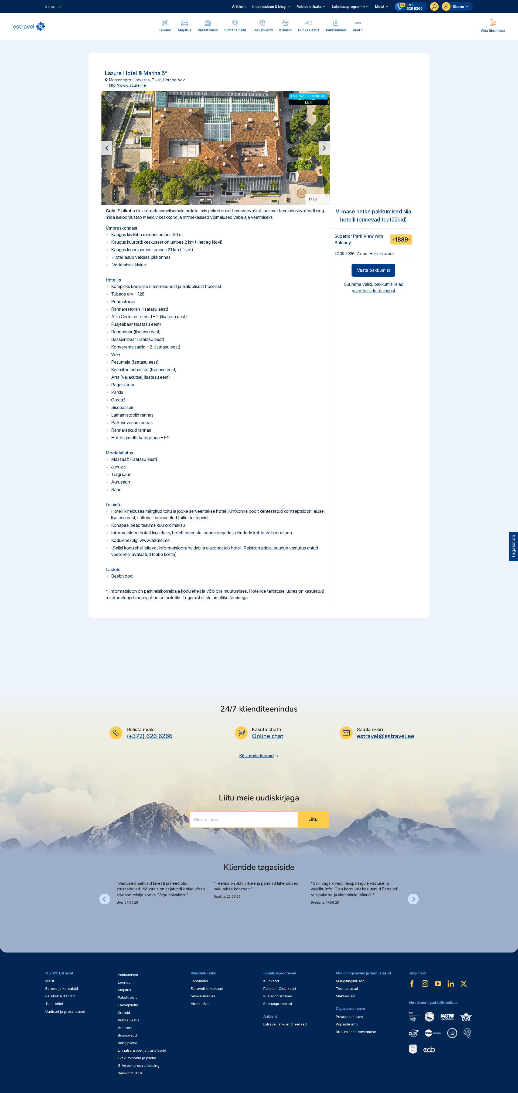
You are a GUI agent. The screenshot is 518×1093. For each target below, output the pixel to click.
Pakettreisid (128, 997)
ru (53, 7)
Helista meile (141, 729)
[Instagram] (425, 983)
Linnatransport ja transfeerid (142, 1050)
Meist (379, 6)
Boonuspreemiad (277, 1003)
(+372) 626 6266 (149, 736)
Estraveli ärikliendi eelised (285, 1024)
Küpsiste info (347, 1024)
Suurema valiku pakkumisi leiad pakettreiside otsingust (373, 287)
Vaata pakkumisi (373, 270)
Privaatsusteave (349, 1016)
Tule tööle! (54, 1003)
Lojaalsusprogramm (348, 6)
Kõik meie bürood (256, 755)
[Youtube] (438, 983)
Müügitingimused (350, 981)
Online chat (267, 736)
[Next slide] (324, 148)
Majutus (124, 990)
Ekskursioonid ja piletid (137, 1058)
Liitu (313, 819)
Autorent (125, 1027)
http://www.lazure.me (127, 85)
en (59, 7)
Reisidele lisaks (309, 6)
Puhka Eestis (128, 1020)
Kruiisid (124, 1012)
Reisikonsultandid (60, 996)
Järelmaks (199, 981)
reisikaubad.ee (203, 996)
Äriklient (239, 6)
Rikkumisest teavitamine (356, 1032)
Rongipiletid (127, 1043)
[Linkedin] (451, 983)
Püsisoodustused (277, 996)
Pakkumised (128, 975)
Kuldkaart (271, 981)
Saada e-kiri (370, 729)
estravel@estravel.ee (385, 736)
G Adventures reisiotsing (138, 1065)
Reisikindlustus (130, 1073)
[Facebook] (412, 983)
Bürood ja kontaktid (61, 988)
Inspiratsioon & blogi (269, 6)
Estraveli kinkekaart (207, 988)
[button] (118, 917)
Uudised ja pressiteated (65, 1011)
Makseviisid (345, 996)
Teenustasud (347, 988)
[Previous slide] (106, 148)
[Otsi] (434, 6)
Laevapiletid (128, 1005)
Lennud (124, 982)
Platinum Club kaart (279, 988)
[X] (464, 983)
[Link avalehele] (29, 26)
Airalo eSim (200, 1003)
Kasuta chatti (266, 729)
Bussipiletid (127, 1035)
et (47, 7)
